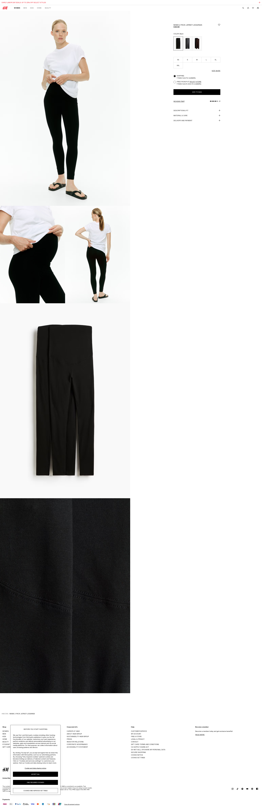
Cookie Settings (138, 757)
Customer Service (139, 731)
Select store (195, 82)
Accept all (35, 774)
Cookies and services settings (35, 790)
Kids (32, 8)
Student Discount (10, 744)
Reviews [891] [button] (178, 101)
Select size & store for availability (189, 84)
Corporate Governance (77, 744)
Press (69, 739)
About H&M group (74, 734)
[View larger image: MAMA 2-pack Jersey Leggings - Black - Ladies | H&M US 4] (65, 400)
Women (17, 8)
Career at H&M (73, 731)
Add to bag (197, 92)
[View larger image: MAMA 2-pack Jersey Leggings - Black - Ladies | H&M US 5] (65, 595)
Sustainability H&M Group (78, 736)
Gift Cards (7, 747)
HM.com (5, 714)
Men (25, 8)
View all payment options (72, 804)
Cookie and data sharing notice (35, 768)
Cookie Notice (137, 755)
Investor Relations (75, 742)
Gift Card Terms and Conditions (145, 744)
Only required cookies (35, 782)
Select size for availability (187, 78)
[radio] (178, 43)
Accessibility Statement (77, 747)
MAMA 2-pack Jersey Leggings (22, 714)
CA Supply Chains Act (140, 747)
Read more (200, 735)
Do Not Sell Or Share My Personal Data (148, 750)
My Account (136, 734)
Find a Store (136, 736)
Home (39, 8)
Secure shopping (138, 752)
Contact (134, 742)
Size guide (216, 71)
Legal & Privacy (138, 739)
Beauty (48, 8)
